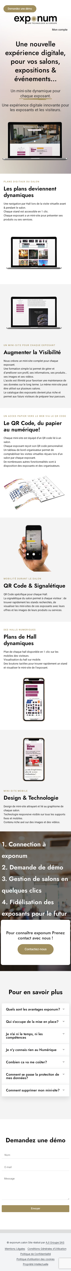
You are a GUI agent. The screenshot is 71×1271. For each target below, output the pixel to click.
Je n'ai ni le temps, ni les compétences (24, 1035)
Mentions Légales (15, 1248)
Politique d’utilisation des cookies (36, 1259)
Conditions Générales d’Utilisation (47, 1248)
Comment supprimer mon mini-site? (33, 1090)
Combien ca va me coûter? (26, 1062)
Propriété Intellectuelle (35, 1264)
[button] (35, 1009)
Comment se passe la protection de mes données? (32, 1076)
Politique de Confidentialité (35, 1253)
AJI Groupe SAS (55, 1242)
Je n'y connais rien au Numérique (31, 1049)
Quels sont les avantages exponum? (33, 1009)
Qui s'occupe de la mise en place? (32, 1021)
